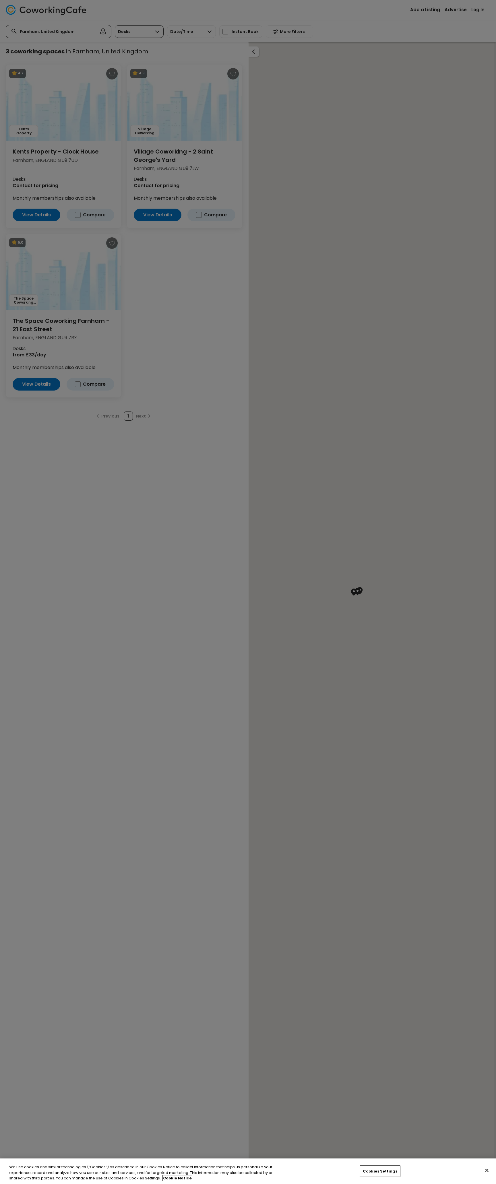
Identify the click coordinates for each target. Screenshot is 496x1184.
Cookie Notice (177, 1178)
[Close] (486, 1170)
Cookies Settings (380, 1171)
